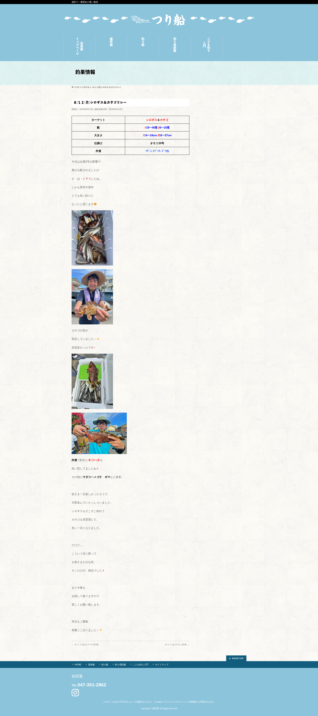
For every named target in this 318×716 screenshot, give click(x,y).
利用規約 (193, 702)
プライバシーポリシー (174, 702)
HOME (78, 664)
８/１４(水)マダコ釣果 (177, 644)
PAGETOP (238, 658)
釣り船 (105, 664)
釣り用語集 (120, 664)
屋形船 (91, 664)
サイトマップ (161, 664)
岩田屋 (155, 708)
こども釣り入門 (140, 664)
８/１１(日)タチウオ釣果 (85, 644)
